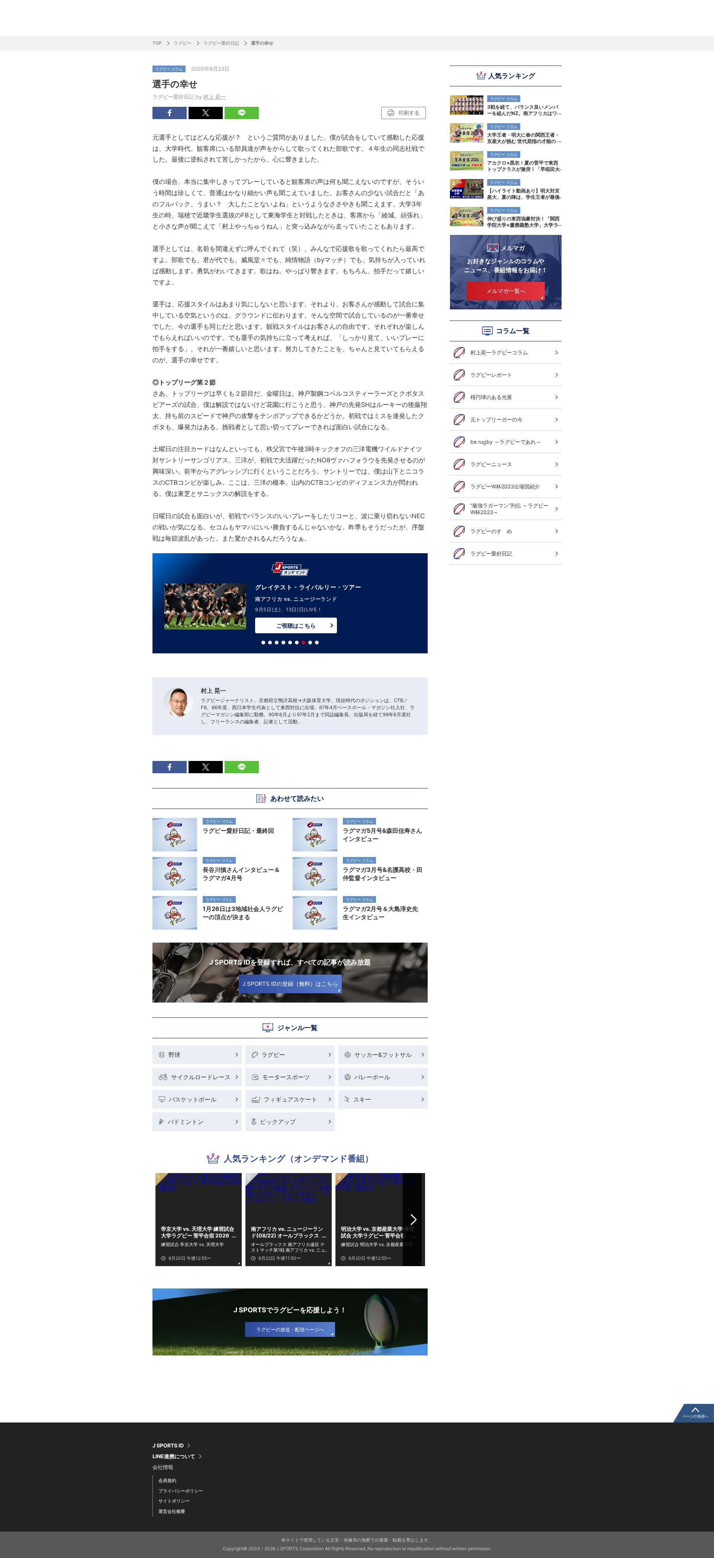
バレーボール (372, 1077)
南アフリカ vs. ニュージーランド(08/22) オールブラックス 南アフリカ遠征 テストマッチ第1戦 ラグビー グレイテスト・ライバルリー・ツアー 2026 (288, 1232)
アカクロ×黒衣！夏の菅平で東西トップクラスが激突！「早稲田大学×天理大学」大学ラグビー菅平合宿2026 (523, 166)
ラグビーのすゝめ (491, 531)
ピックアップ (278, 1121)
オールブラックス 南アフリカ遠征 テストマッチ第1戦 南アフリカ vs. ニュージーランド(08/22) (288, 1247)
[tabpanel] (290, 604)
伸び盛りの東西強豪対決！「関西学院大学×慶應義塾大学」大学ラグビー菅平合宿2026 (523, 221)
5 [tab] (290, 642)
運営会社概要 (171, 1511)
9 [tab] (317, 642)
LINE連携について (173, 1456)
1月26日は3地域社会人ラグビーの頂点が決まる (243, 913)
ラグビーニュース (491, 464)
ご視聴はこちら (295, 625)
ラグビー (183, 43)
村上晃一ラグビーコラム (499, 352)
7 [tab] (303, 642)
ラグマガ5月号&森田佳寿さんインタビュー (382, 834)
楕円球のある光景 (491, 397)
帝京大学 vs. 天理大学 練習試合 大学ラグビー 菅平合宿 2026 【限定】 (197, 1232)
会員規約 (167, 1480)
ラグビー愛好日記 (221, 43)
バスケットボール (192, 1099)
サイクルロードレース (201, 1077)
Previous (166, 1219)
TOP (157, 43)
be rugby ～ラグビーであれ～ (505, 442)
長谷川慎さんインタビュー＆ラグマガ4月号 (241, 874)
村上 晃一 (214, 96)
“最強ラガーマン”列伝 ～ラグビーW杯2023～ (509, 508)
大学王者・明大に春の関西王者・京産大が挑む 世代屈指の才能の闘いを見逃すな (523, 138)
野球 (174, 1054)
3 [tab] (277, 642)
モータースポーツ (286, 1077)
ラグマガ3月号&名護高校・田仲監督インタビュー (382, 874)
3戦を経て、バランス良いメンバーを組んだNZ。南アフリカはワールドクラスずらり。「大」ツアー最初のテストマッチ (523, 110)
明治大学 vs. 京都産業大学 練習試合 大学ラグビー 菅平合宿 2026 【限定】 (377, 1232)
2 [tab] (270, 642)
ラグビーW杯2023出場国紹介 (505, 486)
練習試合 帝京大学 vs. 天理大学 (192, 1244)
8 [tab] (310, 642)
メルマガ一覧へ (505, 290)
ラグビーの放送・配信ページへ (290, 1329)
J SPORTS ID (168, 1445)
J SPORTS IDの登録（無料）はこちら (290, 983)
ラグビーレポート (491, 375)
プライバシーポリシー (180, 1491)
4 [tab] (283, 642)
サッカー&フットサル (383, 1054)
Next (414, 1219)
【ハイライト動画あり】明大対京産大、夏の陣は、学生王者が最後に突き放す (523, 194)
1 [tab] (263, 642)
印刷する (409, 112)
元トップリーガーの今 (496, 419)
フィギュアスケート (290, 1099)
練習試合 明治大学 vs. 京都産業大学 (377, 1244)
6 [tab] (297, 642)
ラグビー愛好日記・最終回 (238, 830)
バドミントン (185, 1121)
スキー (362, 1099)
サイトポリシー (174, 1501)
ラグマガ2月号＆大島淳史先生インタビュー (380, 913)
